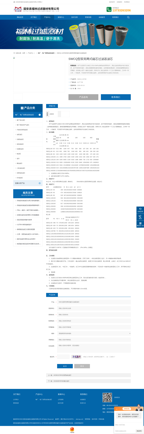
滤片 (18, 158)
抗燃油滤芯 (20, 139)
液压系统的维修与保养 (24, 220)
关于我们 (34, 17)
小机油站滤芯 (21, 168)
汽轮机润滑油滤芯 (22, 129)
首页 (24, 53)
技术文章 (74, 17)
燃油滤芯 (19, 163)
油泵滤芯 (19, 134)
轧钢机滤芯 (20, 149)
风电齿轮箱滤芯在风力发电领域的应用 (29, 200)
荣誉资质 (88, 17)
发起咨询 (139, 431)
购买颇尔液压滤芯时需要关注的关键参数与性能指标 (29, 244)
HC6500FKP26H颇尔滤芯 (61, 381)
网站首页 (20, 17)
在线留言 (119, 2)
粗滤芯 (19, 154)
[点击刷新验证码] (76, 356)
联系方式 (83, 403)
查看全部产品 (20, 183)
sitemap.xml (79, 419)
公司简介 (16, 399)
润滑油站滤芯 (21, 173)
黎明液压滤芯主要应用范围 (26, 229)
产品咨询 (83, 97)
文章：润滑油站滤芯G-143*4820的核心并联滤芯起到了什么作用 (29, 234)
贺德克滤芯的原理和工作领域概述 (28, 215)
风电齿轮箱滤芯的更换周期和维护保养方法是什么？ (29, 205)
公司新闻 (60, 399)
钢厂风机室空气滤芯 (23, 125)
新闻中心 (61, 17)
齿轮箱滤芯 (20, 144)
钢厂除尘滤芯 (21, 120)
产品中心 (47, 17)
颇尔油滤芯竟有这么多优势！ (26, 239)
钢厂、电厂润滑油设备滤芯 (24, 115)
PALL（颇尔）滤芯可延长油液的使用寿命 (29, 210)
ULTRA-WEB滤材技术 (24, 224)
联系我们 (127, 2)
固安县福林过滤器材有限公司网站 (31, 2)
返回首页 (112, 2)
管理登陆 (87, 419)
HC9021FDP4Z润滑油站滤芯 (62, 375)
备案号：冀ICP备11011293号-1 (64, 419)
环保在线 (101, 419)
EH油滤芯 (20, 178)
